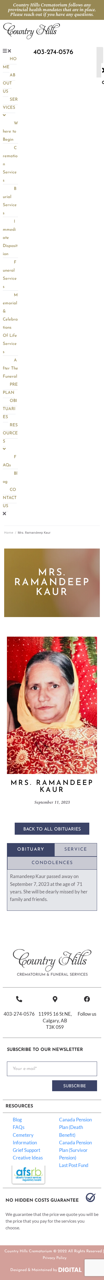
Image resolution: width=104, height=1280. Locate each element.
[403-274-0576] (19, 999)
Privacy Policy (55, 1258)
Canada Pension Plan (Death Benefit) (75, 1127)
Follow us (87, 1014)
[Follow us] (87, 999)
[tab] (30, 850)
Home (8, 533)
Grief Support (26, 1150)
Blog (17, 1120)
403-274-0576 (19, 1014)
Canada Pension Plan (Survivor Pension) (75, 1150)
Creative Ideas (28, 1158)
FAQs (18, 1127)
